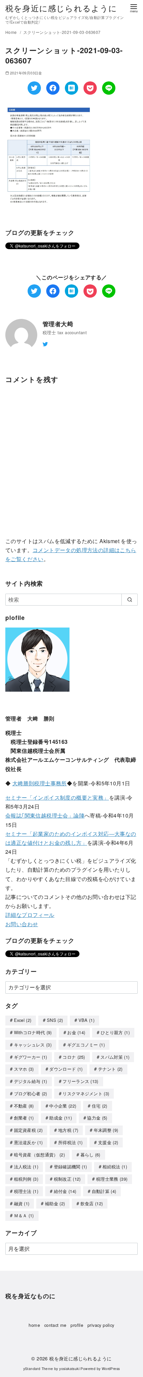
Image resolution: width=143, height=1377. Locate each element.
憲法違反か (28, 1142)
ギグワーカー (30, 1057)
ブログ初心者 (30, 1093)
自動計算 (104, 1191)
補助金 (55, 1203)
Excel (23, 1020)
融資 (22, 1203)
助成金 (60, 1118)
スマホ (24, 1069)
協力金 (97, 1118)
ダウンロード (65, 1069)
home (34, 1325)
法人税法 (26, 1166)
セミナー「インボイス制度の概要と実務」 (57, 797)
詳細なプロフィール (30, 915)
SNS (55, 1020)
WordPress (111, 1368)
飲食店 (91, 1203)
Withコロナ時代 (33, 1032)
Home (11, 32)
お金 (76, 1032)
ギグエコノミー (86, 1044)
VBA (86, 1020)
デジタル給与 (30, 1081)
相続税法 (114, 1166)
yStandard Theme (38, 1368)
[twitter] (45, 343)
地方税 (68, 1130)
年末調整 (106, 1130)
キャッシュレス (33, 1044)
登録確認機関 (70, 1166)
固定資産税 (28, 1130)
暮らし (90, 1154)
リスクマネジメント (86, 1093)
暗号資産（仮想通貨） (39, 1154)
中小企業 (62, 1106)
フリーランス (80, 1081)
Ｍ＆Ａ (24, 1215)
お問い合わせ (21, 924)
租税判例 (26, 1179)
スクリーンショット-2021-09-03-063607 (62, 32)
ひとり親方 (115, 1032)
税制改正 (67, 1179)
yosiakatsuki (69, 1368)
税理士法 (26, 1191)
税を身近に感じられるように (61, 8)
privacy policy (100, 1325)
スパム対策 (114, 1057)
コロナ (74, 1057)
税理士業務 (111, 1179)
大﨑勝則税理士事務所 (39, 783)
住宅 (99, 1106)
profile (77, 1325)
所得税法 (70, 1142)
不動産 (24, 1106)
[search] (129, 600)
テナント (110, 1069)
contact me (55, 1325)
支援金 (108, 1142)
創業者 (24, 1118)
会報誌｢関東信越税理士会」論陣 (44, 815)
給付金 (65, 1191)
